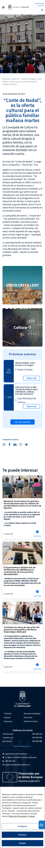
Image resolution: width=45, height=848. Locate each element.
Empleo (7, 717)
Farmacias (28, 717)
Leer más (37, 536)
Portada (6, 79)
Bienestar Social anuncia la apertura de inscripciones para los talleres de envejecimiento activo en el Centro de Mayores (22, 504)
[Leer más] (37, 531)
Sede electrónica (31, 721)
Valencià (40, 6)
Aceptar (22, 843)
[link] (18, 7)
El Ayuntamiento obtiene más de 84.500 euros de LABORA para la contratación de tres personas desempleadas (20, 571)
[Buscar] (42, 10)
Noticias (15, 79)
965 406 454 (37, 734)
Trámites (8, 713)
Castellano (39, 3)
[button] (3, 7)
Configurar (22, 826)
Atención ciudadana (32, 713)
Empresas (8, 721)
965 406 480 (37, 741)
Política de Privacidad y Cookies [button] (21, 816)
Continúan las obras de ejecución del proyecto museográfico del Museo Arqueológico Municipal (21, 629)
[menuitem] (12, 713)
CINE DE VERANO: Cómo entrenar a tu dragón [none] (25, 364)
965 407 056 (37, 737)
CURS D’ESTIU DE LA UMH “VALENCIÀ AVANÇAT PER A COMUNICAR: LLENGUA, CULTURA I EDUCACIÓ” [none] (26, 390)
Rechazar (22, 835)
